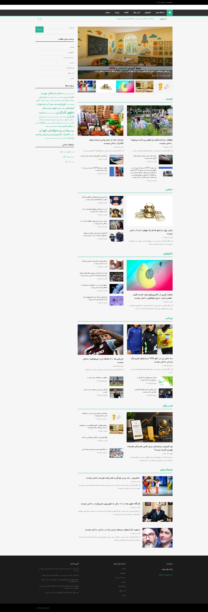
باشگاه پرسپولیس (49, 100)
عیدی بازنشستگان (65, 123)
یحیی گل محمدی (58, 138)
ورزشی (169, 318)
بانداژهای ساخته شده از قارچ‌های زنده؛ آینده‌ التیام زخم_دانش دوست (95, 298)
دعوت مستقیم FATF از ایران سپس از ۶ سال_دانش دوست (94, 169)
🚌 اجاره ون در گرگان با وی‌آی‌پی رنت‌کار (94, 437)
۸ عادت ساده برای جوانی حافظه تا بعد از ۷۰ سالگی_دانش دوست (93, 222)
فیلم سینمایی (55, 122)
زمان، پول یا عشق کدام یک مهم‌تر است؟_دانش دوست (151, 231)
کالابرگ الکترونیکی (61, 134)
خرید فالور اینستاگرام (166, 575)
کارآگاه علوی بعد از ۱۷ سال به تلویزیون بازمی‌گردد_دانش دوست (110, 503)
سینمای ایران (60, 120)
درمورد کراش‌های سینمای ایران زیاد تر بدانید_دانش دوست (112, 529)
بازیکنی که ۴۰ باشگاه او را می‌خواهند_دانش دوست (103, 360)
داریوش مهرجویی (51, 113)
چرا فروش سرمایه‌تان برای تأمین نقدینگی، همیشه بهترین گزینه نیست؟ (150, 448)
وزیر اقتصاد (48, 126)
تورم (63, 104)
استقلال (60, 93)
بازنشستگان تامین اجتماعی (64, 100)
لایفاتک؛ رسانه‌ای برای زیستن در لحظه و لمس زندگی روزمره (135, 18)
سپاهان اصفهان (69, 120)
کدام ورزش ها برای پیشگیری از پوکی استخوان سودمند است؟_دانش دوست (95, 234)
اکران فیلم (50, 97)
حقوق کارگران (65, 112)
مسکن (37, 123)
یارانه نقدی (65, 138)
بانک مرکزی (40, 100)
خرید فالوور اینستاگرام (67, 152)
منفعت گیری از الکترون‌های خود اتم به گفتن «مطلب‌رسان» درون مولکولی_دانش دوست (153, 296)
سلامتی (107, 12)
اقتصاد (126, 12)
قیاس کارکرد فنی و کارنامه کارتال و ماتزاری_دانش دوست (145, 390)
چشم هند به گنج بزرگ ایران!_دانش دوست (93, 156)
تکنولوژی (148, 12)
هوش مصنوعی (56, 126)
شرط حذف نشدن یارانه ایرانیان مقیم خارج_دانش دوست (144, 157)
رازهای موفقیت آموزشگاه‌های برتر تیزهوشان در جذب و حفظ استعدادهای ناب (132, 71)
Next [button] (38, 19)
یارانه (71, 138)
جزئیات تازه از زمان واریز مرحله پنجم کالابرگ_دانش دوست (106, 141)
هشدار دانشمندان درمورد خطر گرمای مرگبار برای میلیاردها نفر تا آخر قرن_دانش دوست (93, 274)
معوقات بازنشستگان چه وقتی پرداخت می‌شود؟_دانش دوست (151, 141)
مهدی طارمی (67, 126)
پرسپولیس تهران (50, 130)
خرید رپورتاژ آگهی (68, 156)
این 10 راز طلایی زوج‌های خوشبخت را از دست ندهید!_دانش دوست (94, 210)
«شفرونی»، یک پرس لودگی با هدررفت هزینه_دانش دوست (113, 478)
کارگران (72, 135)
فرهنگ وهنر (160, 12)
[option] (94, 18)
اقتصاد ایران (69, 97)
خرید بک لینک (69, 161)
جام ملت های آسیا (53, 104)
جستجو (72, 27)
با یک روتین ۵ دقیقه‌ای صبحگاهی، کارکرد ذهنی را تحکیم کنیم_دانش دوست (94, 198)
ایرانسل (43, 97)
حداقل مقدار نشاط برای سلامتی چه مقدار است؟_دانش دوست (94, 262)
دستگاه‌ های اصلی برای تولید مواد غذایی (94, 449)
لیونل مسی (48, 123)
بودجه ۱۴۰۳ (70, 104)
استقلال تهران (48, 93)
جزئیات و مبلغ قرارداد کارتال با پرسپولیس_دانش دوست (146, 378)
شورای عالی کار (50, 119)
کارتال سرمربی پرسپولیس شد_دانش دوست (95, 390)
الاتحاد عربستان (58, 97)
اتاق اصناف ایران (69, 93)
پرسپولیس (68, 130)
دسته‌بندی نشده (69, 57)
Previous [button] (41, 19)
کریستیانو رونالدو (44, 134)
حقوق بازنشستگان (49, 108)
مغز (73, 126)
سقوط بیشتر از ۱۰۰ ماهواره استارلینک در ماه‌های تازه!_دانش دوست (94, 286)
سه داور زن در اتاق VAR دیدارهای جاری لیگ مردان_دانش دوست (152, 360)
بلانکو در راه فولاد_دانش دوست (97, 377)
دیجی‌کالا (57, 117)
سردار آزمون (43, 117)
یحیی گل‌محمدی (49, 138)
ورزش (117, 12)
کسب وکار (136, 12)
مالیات (42, 123)
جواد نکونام (61, 108)
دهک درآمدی (63, 117)
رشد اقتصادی (51, 117)
